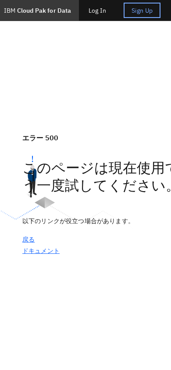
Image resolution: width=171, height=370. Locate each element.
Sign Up (142, 10)
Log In (97, 10)
